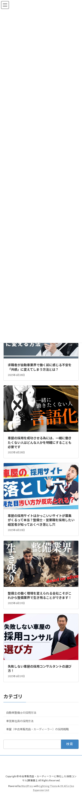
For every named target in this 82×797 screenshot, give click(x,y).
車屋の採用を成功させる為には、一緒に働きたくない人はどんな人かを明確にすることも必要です (40, 442)
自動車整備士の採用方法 (21, 713)
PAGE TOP (75, 768)
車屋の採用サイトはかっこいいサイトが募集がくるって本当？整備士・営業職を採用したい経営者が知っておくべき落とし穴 (41, 520)
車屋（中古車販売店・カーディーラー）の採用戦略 (37, 729)
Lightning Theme (48, 786)
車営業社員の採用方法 (19, 721)
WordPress (27, 786)
